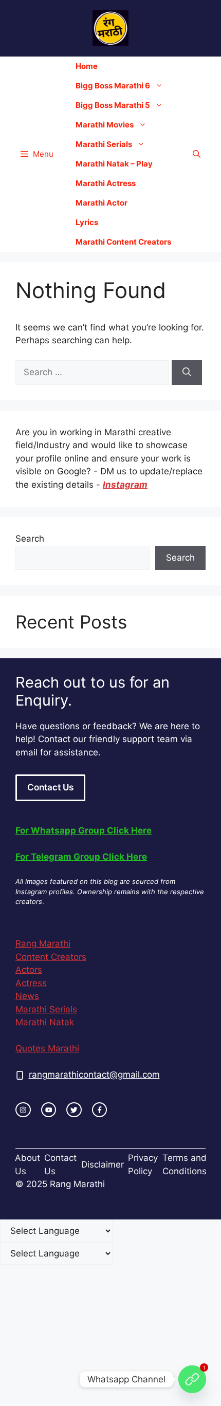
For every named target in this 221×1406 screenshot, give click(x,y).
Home (87, 66)
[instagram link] (23, 1110)
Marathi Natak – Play (114, 164)
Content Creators (50, 957)
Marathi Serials (104, 144)
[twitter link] (74, 1110)
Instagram (125, 484)
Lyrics (87, 222)
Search (29, 538)
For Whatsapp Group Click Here (83, 830)
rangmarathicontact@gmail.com (94, 1074)
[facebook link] (99, 1110)
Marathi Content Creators (123, 242)
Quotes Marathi (47, 1048)
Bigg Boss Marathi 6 (113, 85)
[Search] (187, 372)
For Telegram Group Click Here (81, 857)
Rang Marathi (42, 943)
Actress (31, 983)
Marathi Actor (101, 203)
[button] (196, 154)
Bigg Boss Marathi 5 (113, 105)
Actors (28, 970)
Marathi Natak (44, 1022)
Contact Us (50, 787)
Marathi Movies (105, 125)
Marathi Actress (106, 183)
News (27, 996)
